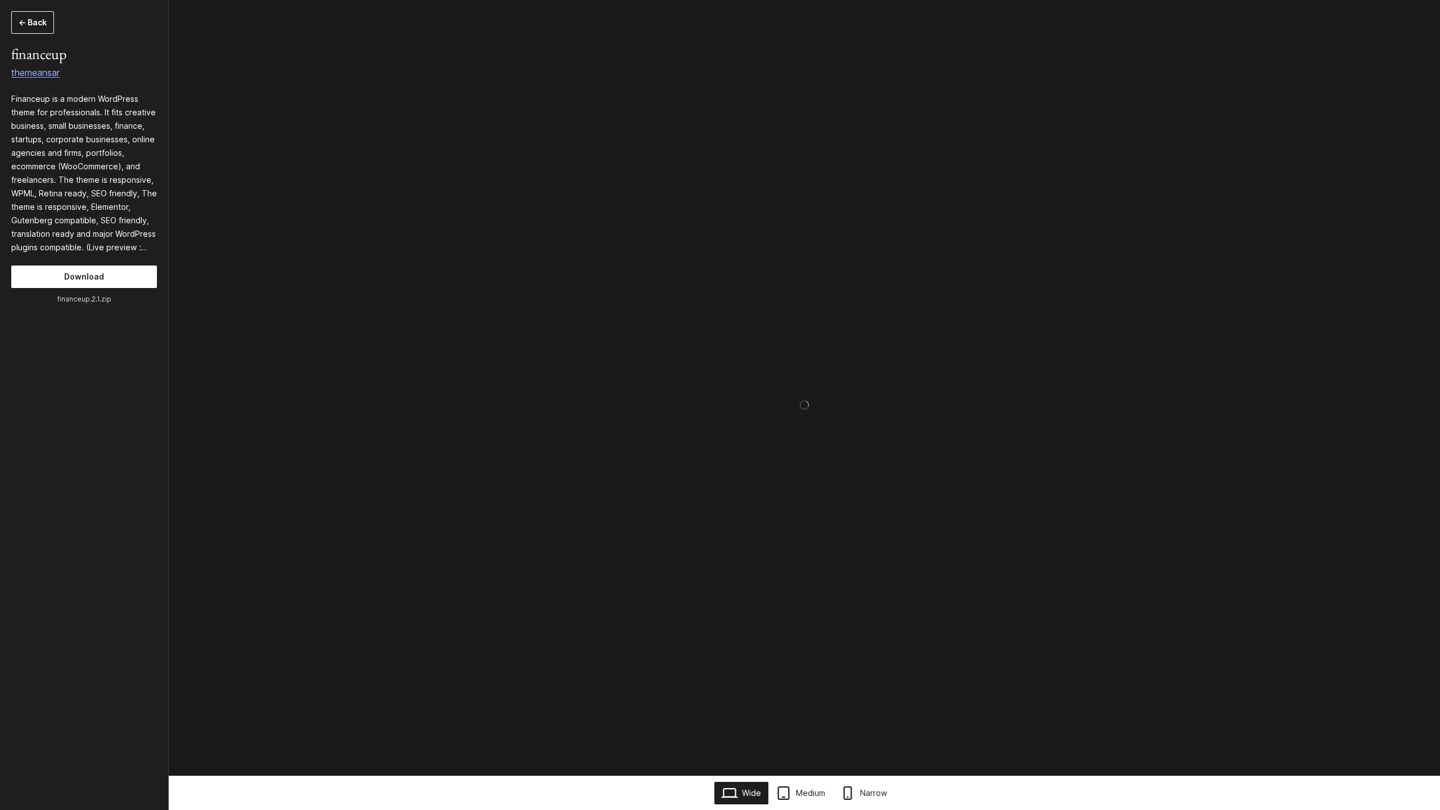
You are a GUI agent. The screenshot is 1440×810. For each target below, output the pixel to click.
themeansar (35, 72)
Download (84, 276)
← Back (33, 22)
